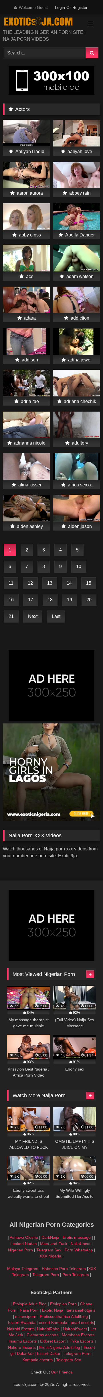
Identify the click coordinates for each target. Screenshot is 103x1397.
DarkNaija (50, 1237)
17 (30, 599)
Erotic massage (77, 1237)
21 (11, 616)
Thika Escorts (81, 1341)
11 (11, 583)
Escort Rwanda (21, 1322)
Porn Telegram (75, 1274)
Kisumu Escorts (23, 1341)
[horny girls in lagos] (51, 819)
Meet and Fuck (54, 1243)
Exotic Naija (52, 1310)
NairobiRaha (48, 1328)
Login (60, 7)
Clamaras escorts (42, 1335)
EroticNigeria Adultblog (59, 1347)
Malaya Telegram (22, 1268)
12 (30, 583)
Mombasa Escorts (78, 1335)
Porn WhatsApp (79, 1250)
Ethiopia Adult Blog (30, 1304)
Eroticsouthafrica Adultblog (64, 1316)
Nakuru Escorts (22, 1347)
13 (49, 583)
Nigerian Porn (21, 1250)
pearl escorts (82, 1322)
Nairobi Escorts (21, 1328)
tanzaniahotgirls (81, 1310)
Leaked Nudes (23, 1243)
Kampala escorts (37, 1359)
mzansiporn (25, 1316)
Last (56, 616)
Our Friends (62, 1372)
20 (89, 599)
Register (80, 7)
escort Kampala (53, 1322)
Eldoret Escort (53, 1341)
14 (69, 583)
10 (78, 566)
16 (11, 599)
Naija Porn (29, 1310)
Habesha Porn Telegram (64, 1268)
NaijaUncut (80, 1243)
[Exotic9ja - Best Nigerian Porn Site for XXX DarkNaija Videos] (42, 22)
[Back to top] (85, 1380)
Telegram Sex (48, 1250)
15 (88, 583)
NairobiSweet (75, 1328)
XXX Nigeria (50, 1256)
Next (32, 616)
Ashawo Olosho (24, 1237)
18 (50, 599)
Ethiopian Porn (63, 1304)
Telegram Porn (45, 1274)
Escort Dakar (49, 1353)
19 (69, 599)
